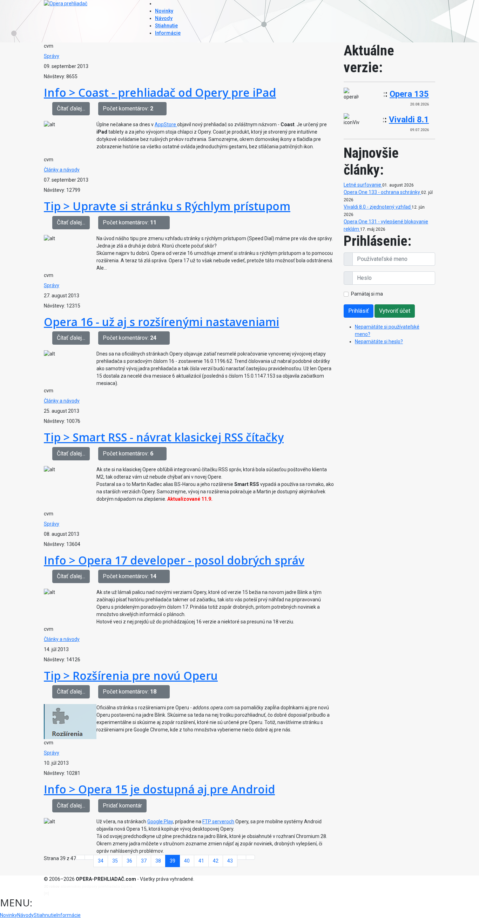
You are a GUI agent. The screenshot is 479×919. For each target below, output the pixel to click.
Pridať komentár (122, 805)
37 (144, 861)
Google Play (160, 821)
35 (115, 861)
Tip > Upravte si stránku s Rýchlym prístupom (167, 206)
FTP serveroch (218, 821)
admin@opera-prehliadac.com (79, 893)
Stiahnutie (166, 25)
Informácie (168, 33)
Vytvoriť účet (394, 311)
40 (187, 861)
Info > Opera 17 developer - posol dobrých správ (174, 560)
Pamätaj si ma (367, 294)
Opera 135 (409, 94)
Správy (51, 56)
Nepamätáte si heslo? (379, 341)
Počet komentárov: (128, 108)
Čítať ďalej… (71, 108)
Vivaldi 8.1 (409, 119)
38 (158, 861)
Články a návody (62, 170)
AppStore (166, 124)
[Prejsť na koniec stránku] (250, 857)
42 (215, 861)
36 (129, 861)
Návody (164, 18)
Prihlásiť (358, 311)
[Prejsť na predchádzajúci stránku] (89, 857)
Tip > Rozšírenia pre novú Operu (131, 675)
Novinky (164, 11)
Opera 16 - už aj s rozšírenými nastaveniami (161, 321)
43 (230, 861)
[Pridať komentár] (162, 108)
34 (100, 861)
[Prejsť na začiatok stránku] (80, 857)
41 (201, 861)
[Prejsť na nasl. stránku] (241, 857)
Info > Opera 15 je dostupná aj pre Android (159, 789)
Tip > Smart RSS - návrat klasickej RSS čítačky (164, 437)
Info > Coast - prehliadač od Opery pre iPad (160, 92)
